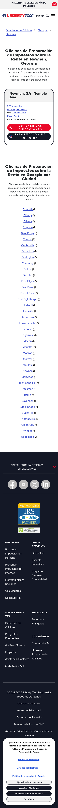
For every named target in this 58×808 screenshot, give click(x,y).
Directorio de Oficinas (19, 30)
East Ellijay (29, 281)
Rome (29, 395)
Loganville (29, 335)
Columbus (29, 251)
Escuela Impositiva (38, 562)
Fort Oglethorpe (29, 299)
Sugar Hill (29, 413)
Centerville (29, 245)
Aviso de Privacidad (29, 710)
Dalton (29, 269)
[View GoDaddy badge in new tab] (29, 530)
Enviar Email (13, 116)
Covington (29, 257)
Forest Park (29, 293)
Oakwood (29, 377)
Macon (29, 341)
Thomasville (29, 419)
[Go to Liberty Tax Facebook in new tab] (12, 484)
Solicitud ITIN (13, 598)
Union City (29, 425)
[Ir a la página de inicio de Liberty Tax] (18, 16)
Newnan (11, 34)
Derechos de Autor (29, 703)
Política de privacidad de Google (28, 776)
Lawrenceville (29, 323)
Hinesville (29, 311)
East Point (29, 287)
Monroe (29, 353)
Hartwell (29, 305)
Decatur (29, 275)
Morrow (29, 359)
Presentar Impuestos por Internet (13, 569)
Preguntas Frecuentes (12, 636)
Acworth (29, 209)
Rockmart (29, 389)
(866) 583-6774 (14, 666)
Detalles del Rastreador (28, 767)
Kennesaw (29, 317)
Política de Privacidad (28, 759)
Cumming (29, 263)
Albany (29, 215)
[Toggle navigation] (53, 15)
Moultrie (29, 365)
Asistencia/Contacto (17, 659)
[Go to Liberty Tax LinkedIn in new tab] (45, 484)
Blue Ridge (29, 233)
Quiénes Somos (15, 645)
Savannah (29, 401)
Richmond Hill (29, 383)
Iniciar (40, 16)
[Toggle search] (47, 16)
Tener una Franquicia (38, 621)
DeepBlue (38, 553)
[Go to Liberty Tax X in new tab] (34, 484)
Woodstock (29, 437)
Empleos (10, 652)
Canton (29, 239)
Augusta (29, 227)
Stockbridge (29, 407)
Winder (29, 431)
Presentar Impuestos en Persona (13, 553)
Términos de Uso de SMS (29, 724)
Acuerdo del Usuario (29, 717)
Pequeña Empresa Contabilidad (39, 575)
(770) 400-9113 (19, 112)
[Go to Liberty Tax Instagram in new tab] (23, 484)
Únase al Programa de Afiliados (39, 654)
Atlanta (29, 221)
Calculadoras (13, 591)
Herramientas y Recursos (14, 582)
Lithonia (29, 329)
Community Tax (41, 643)
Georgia (42, 30)
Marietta (29, 347)
